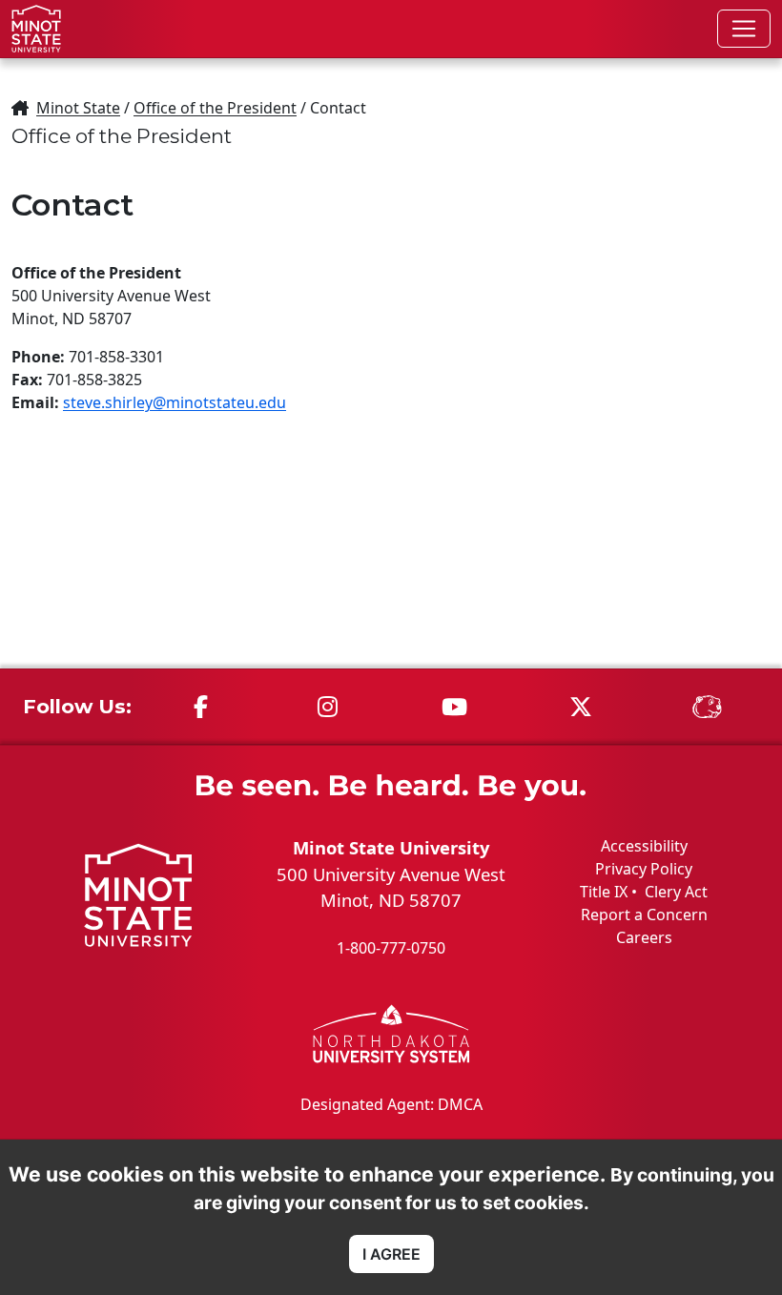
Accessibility (644, 845)
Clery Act (676, 891)
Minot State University (391, 847)
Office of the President (215, 107)
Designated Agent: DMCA (391, 1104)
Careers (644, 937)
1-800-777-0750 (391, 947)
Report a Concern (644, 914)
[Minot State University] (36, 28)
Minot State (78, 107)
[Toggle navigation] (744, 29)
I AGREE (391, 1254)
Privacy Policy (643, 868)
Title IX (604, 891)
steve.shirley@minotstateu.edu (174, 402)
